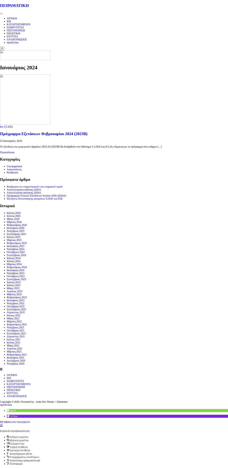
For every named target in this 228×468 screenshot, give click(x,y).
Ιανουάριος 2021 (15, 357)
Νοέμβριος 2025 (15, 231)
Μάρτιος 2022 (14, 321)
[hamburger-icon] (1, 13)
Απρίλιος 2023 (14, 291)
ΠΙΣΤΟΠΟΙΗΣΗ (16, 30)
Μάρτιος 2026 (14, 222)
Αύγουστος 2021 (16, 336)
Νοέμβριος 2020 (15, 363)
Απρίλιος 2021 (14, 348)
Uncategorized (14, 166)
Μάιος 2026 (13, 219)
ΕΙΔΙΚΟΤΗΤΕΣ (15, 27)
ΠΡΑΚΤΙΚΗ (13, 33)
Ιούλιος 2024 (14, 258)
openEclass (13, 42)
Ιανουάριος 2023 (15, 300)
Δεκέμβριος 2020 (16, 360)
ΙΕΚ (9, 21)
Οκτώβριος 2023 (16, 276)
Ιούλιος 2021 (14, 339)
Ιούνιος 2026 (13, 215)
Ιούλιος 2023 (14, 282)
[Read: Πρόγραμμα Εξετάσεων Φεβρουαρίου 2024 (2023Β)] (25, 123)
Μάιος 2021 (13, 345)
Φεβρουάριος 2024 (17, 267)
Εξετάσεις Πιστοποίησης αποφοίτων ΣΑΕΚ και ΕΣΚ (35, 198)
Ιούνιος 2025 (13, 237)
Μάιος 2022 (13, 318)
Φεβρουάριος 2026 (17, 225)
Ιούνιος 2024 (13, 261)
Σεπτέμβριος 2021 (16, 333)
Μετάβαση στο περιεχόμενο (15, 421)
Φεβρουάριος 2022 (17, 324)
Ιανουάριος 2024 (15, 270)
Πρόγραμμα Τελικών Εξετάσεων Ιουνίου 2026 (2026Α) (36, 195)
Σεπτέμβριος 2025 (16, 234)
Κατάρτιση (12, 172)
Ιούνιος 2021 (13, 342)
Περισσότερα (7, 152)
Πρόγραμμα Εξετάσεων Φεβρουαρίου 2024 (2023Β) (43, 134)
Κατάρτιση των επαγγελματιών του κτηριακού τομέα (35, 186)
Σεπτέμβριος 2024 (16, 255)
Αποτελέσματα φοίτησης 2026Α (24, 192)
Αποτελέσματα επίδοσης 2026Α (24, 189)
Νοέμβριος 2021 (15, 327)
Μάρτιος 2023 (14, 294)
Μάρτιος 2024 (14, 264)
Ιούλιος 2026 (14, 212)
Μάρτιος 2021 (14, 351)
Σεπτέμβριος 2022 (16, 309)
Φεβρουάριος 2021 (17, 354)
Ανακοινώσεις (14, 169)
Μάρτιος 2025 (14, 240)
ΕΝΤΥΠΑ (12, 36)
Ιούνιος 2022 (13, 315)
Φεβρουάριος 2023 (17, 297)
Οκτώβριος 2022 (16, 306)
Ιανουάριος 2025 (15, 246)
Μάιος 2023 (13, 288)
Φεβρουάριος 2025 (17, 243)
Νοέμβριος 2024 (15, 249)
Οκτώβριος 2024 (16, 252)
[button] (114, 369)
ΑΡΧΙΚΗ (12, 18)
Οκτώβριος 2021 (16, 330)
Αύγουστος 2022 (16, 312)
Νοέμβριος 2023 (15, 273)
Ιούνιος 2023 (13, 285)
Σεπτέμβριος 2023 (16, 279)
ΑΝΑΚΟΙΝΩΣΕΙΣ (17, 39)
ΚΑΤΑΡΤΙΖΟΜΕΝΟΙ (18, 24)
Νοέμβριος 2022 (15, 303)
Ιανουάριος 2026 (15, 228)
